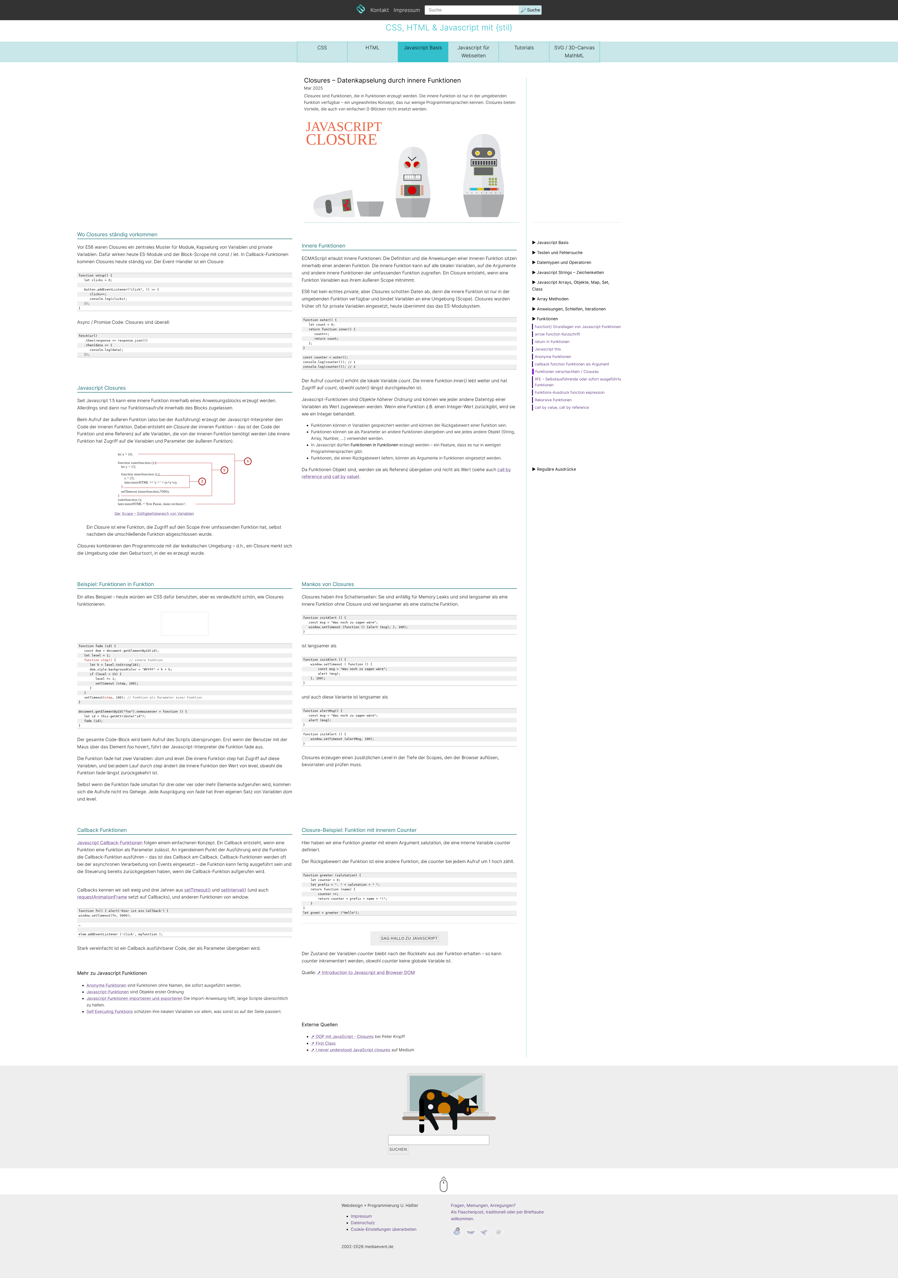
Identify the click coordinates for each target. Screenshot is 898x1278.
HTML (373, 48)
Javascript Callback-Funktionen (110, 842)
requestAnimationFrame (102, 897)
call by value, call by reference (562, 407)
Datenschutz (363, 1222)
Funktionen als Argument (572, 364)
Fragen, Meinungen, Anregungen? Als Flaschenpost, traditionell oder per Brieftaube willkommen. (497, 1212)
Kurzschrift (557, 334)
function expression (570, 392)
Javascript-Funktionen (108, 991)
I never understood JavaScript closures (353, 1049)
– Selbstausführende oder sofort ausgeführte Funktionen (578, 382)
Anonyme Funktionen (106, 985)
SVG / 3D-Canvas (574, 51)
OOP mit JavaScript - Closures (345, 1036)
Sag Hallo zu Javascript (409, 938)
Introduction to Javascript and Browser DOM (368, 972)
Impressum (407, 10)
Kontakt (379, 10)
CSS (322, 48)
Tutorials (524, 48)
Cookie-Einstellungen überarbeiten (383, 1229)
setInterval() (233, 890)
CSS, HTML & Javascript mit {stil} (449, 27)
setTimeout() (197, 890)
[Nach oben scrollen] (463, 1185)
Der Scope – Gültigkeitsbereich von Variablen (154, 513)
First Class (326, 1043)
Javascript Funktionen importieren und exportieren (134, 998)
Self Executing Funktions (110, 1011)
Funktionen (553, 356)
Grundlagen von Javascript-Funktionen (578, 326)
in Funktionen (552, 341)
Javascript (423, 48)
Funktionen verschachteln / (567, 371)
